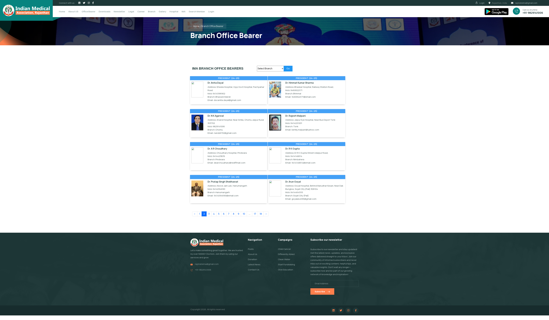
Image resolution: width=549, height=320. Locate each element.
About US (73, 11)
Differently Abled (286, 254)
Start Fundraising (286, 264)
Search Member (197, 11)
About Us (252, 254)
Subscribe (320, 291)
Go (288, 68)
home (196, 26)
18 (261, 213)
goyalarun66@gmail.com (304, 198)
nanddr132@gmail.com (225, 132)
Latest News (254, 264)
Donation (252, 259)
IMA (183, 11)
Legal (131, 11)
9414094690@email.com (226, 195)
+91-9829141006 (533, 12)
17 (255, 213)
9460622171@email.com (304, 96)
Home (62, 11)
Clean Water (284, 259)
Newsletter (119, 11)
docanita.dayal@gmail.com (227, 100)
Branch (151, 11)
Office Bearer (88, 11)
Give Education (285, 269)
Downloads (104, 11)
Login (482, 3)
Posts (251, 249)
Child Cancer (284, 249)
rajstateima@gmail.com (526, 3)
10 (244, 213)
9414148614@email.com (303, 162)
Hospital (173, 11)
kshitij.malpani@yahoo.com (305, 129)
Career (141, 11)
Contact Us (253, 269)
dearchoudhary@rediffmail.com (229, 162)
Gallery (162, 11)
